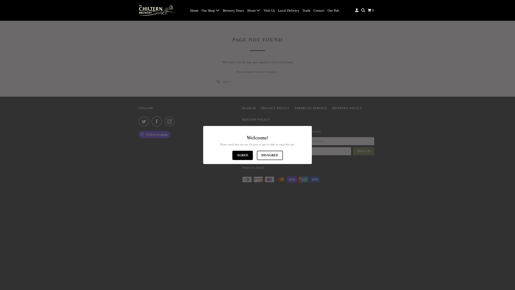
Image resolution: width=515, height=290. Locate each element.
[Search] (363, 10)
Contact (318, 10)
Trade (306, 10)
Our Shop (209, 10)
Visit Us (269, 10)
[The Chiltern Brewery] (157, 10)
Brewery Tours (233, 10)
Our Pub (333, 10)
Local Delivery (288, 10)
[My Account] (357, 10)
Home (194, 10)
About (251, 10)
